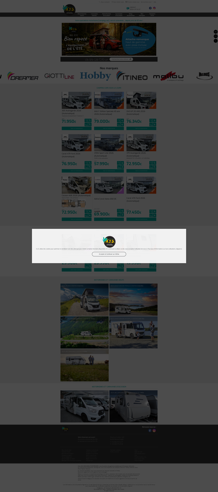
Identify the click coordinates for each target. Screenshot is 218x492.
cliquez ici (179, 249)
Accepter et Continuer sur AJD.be (109, 254)
